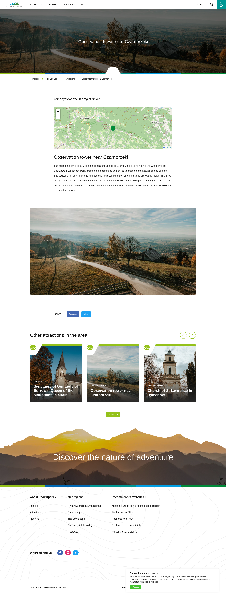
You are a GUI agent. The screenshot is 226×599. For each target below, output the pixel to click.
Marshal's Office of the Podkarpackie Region (136, 506)
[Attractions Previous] (183, 335)
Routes (53, 4)
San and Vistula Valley (80, 525)
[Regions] (30, 5)
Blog (83, 4)
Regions (38, 4)
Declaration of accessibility (126, 525)
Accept (136, 587)
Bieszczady (74, 512)
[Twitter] (76, 553)
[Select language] (198, 5)
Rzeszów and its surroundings (84, 506)
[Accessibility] (221, 4)
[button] (113, 128)
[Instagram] (68, 553)
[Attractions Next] (192, 335)
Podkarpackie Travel (123, 518)
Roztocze (73, 531)
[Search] (211, 5)
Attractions (69, 4)
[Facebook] (60, 553)
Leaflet (168, 147)
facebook (73, 314)
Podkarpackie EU (121, 512)
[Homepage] (14, 4)
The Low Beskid (52, 79)
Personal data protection (125, 531)
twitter (86, 314)
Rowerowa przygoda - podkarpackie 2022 (48, 587)
